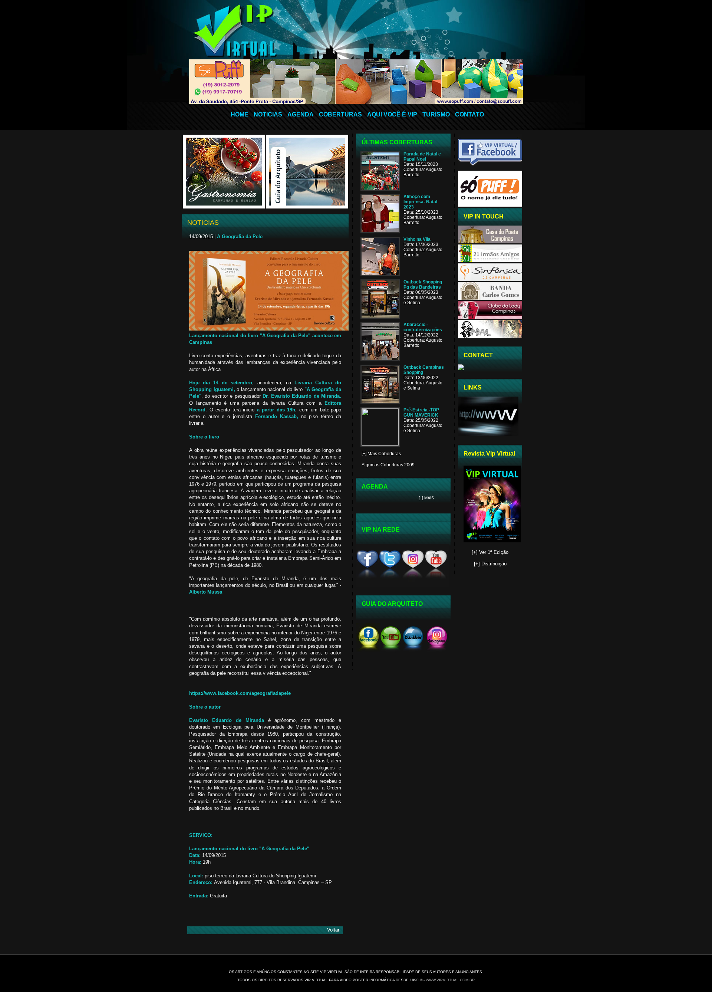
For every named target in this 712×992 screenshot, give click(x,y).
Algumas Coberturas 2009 (388, 464)
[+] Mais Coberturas (381, 453)
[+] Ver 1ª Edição (490, 552)
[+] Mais (426, 498)
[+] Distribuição (490, 563)
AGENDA (300, 114)
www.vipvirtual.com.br (450, 980)
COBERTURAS (340, 114)
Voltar (333, 930)
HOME (239, 114)
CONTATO (469, 114)
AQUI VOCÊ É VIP (392, 114)
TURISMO (436, 114)
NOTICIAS (268, 114)
